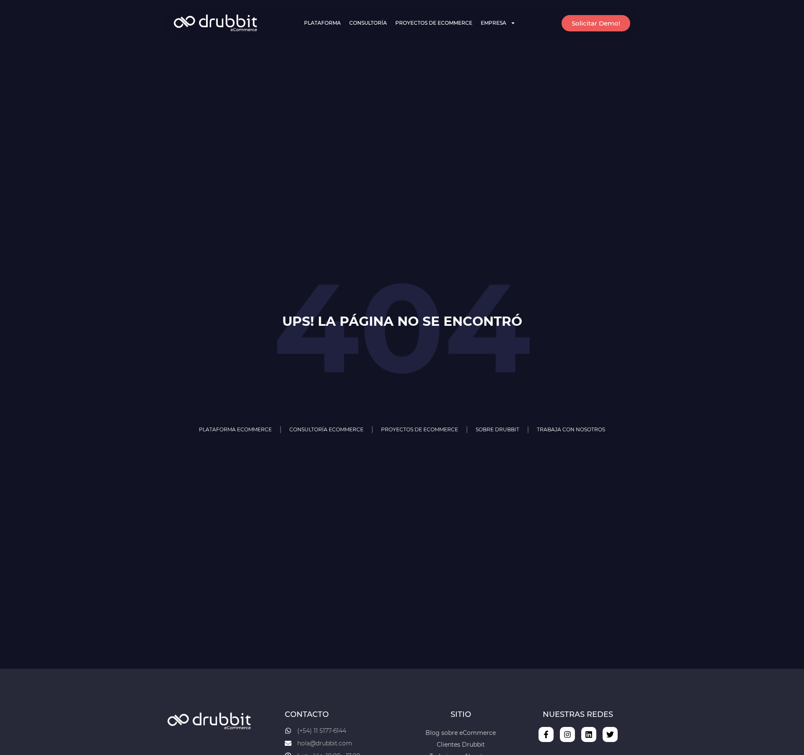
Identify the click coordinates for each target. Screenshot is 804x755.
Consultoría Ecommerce (326, 429)
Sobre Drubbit (497, 429)
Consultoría (368, 23)
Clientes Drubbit (461, 744)
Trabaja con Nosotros (571, 429)
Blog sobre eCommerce (460, 733)
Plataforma (322, 23)
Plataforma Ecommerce (235, 429)
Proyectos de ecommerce (433, 23)
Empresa (493, 23)
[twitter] (610, 734)
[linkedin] (588, 734)
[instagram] (567, 734)
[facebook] (546, 734)
